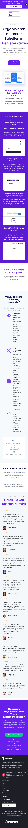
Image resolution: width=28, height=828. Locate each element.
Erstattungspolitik (8, 813)
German (8, 805)
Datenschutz (18, 811)
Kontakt (4, 788)
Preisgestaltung (6, 799)
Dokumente (5, 786)
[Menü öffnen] (19, 14)
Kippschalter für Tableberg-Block (14, 25)
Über (3, 793)
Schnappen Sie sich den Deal (14, 6)
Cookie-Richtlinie (20, 813)
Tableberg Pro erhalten (14, 62)
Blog (3, 783)
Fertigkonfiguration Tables (8, 802)
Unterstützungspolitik (14, 815)
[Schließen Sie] (26, 4)
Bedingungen (9, 811)
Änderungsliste (5, 790)
